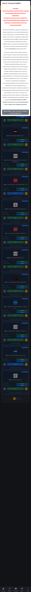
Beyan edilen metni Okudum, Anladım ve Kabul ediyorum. (15, 112)
